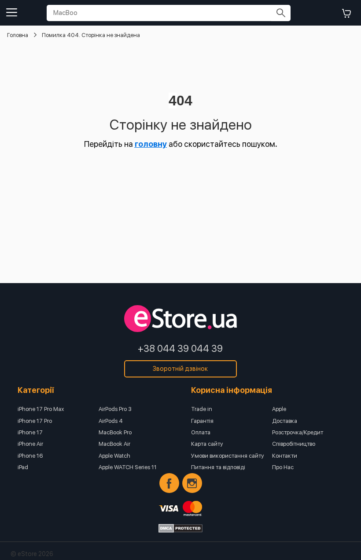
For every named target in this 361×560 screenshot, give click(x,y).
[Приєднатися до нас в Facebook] (169, 483)
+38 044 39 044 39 (180, 348)
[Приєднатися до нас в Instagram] (192, 483)
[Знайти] (281, 13)
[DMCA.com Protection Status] (180, 528)
